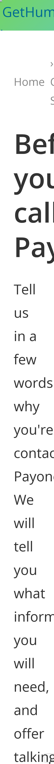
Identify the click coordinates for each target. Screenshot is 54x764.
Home (29, 81)
